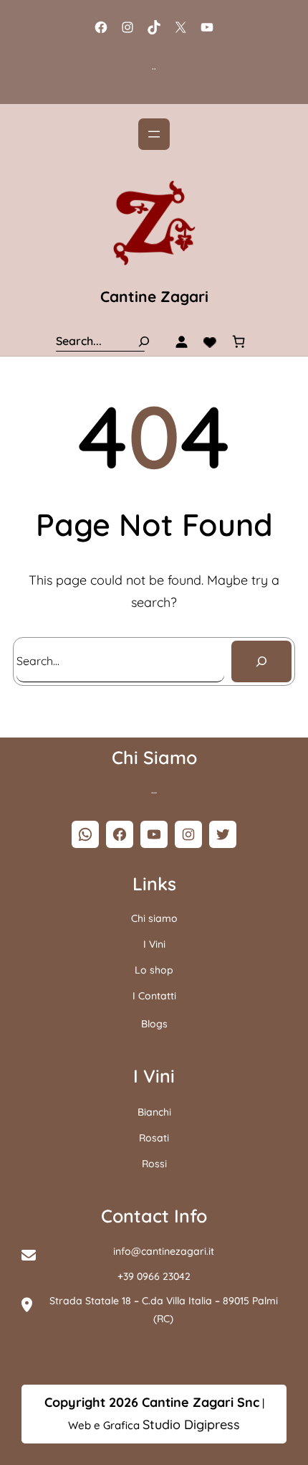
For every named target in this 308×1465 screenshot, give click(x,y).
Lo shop (154, 970)
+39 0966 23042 (154, 1276)
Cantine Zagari (154, 296)
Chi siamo (154, 918)
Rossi (154, 1163)
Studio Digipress (191, 1424)
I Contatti (154, 995)
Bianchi (154, 1112)
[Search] (144, 341)
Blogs (154, 1023)
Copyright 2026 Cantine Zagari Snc (151, 1402)
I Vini (154, 944)
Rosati (154, 1137)
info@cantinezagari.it (163, 1251)
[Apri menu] (154, 134)
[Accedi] (181, 341)
